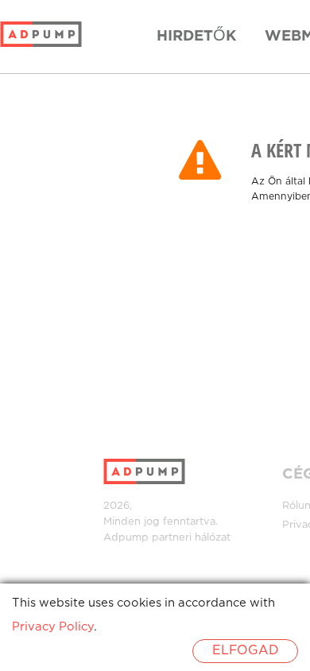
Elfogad (245, 651)
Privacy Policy (53, 627)
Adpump (126, 537)
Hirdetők (196, 36)
